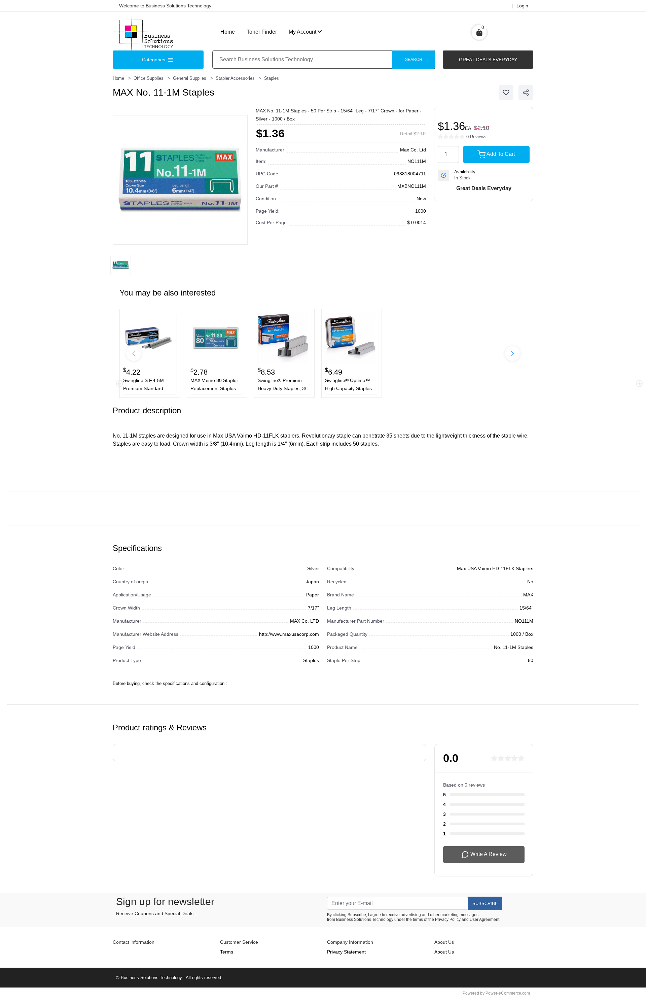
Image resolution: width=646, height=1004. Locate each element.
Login (522, 5)
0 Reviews (476, 136)
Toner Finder (262, 32)
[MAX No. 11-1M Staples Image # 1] (120, 265)
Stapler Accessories (235, 78)
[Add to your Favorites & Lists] (506, 92)
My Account (302, 32)
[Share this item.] (525, 92)
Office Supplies (149, 78)
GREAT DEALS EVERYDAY (488, 59)
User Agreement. (485, 919)
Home (227, 32)
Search (413, 59)
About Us (444, 952)
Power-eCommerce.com (508, 993)
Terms (226, 952)
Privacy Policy (448, 919)
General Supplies (189, 78)
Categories (154, 59)
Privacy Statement (346, 952)
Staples (271, 78)
